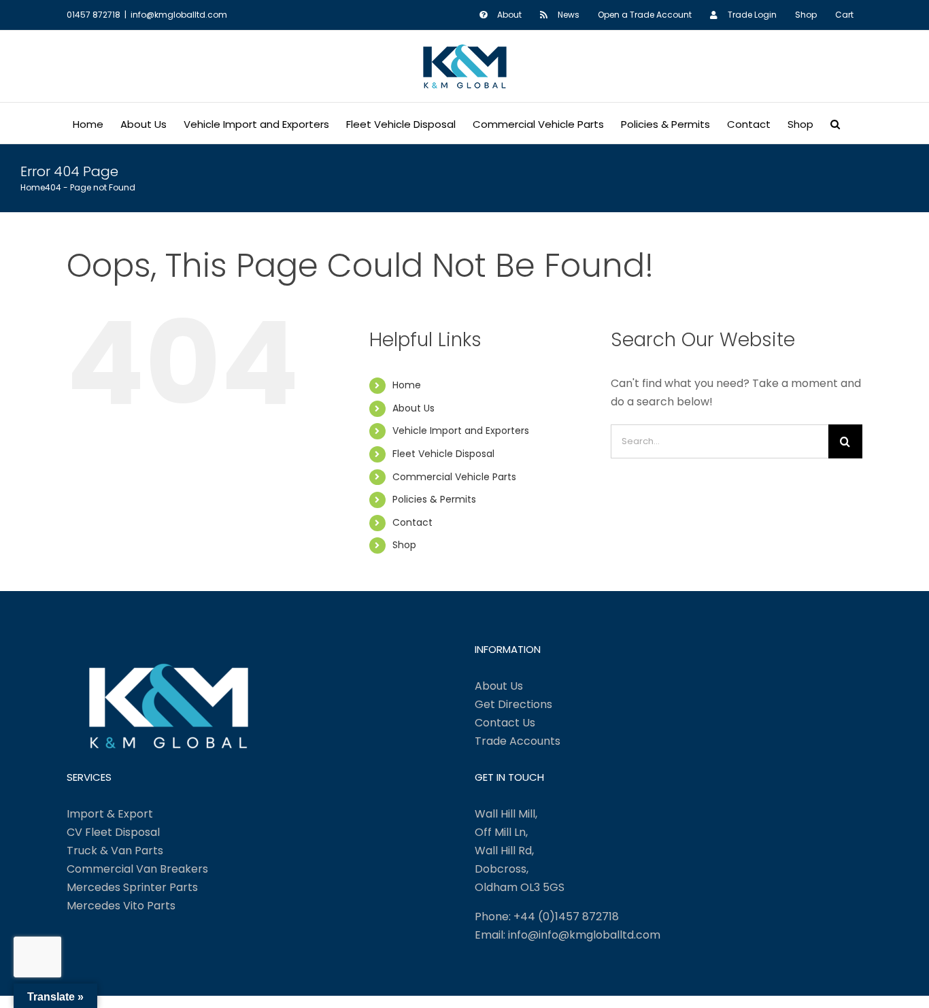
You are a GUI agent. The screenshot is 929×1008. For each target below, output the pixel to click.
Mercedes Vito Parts (121, 905)
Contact (412, 522)
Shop (404, 545)
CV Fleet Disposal (113, 832)
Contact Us (505, 722)
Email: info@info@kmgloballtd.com (567, 935)
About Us (413, 408)
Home (406, 385)
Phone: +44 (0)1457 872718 (547, 916)
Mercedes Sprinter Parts (132, 887)
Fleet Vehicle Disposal (443, 453)
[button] (835, 123)
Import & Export (110, 814)
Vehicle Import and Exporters (460, 430)
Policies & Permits (434, 499)
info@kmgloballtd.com (179, 14)
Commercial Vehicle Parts (454, 477)
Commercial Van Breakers (137, 869)
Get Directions (513, 704)
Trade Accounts (517, 741)
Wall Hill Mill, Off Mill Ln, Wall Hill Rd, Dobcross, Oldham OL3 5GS (519, 850)
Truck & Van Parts (115, 850)
